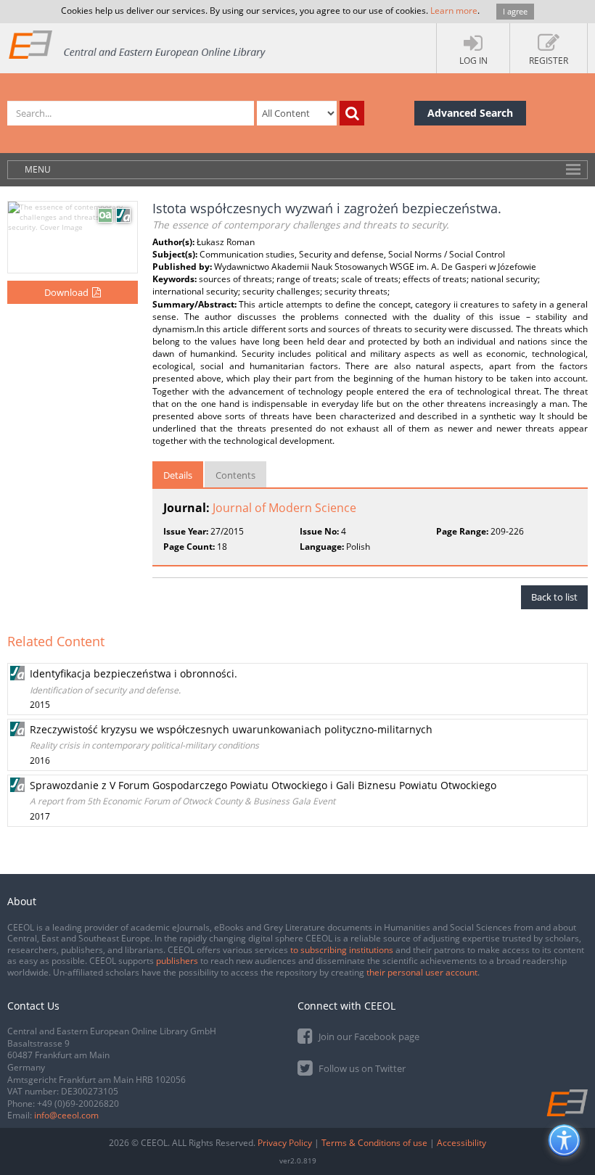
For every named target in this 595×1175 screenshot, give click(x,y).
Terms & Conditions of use (374, 1143)
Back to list (554, 596)
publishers (177, 961)
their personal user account (421, 972)
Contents (235, 475)
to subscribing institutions (341, 950)
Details (177, 475)
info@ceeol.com (66, 1115)
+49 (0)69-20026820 (78, 1103)
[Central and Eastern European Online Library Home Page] (137, 44)
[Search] (352, 113)
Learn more (453, 10)
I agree (515, 11)
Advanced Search (470, 113)
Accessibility (461, 1143)
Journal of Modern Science (284, 508)
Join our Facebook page (367, 1036)
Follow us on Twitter (361, 1068)
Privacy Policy (285, 1143)
